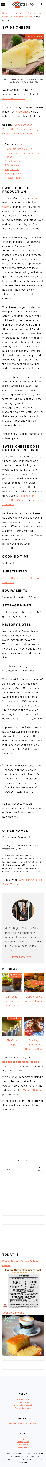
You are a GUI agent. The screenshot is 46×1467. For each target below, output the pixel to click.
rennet (35, 198)
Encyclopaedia (23, 1442)
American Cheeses (30, 879)
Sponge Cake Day (13, 1312)
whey (5, 206)
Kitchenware (23, 1445)
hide (21, 144)
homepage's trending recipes (20, 1061)
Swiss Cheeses (11, 884)
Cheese (21, 13)
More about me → (23, 956)
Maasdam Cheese (24, 133)
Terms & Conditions (23, 1408)
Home (5, 13)
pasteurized (23, 111)
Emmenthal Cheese (22, 16)
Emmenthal (9, 500)
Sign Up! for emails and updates (23, 1423)
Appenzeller (26, 495)
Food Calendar (23, 1448)
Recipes (23, 1439)
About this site (23, 1399)
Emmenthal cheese (13, 98)
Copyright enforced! (23, 1405)
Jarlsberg (22, 578)
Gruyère (22, 500)
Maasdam (8, 582)
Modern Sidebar (33, 1090)
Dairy (13, 13)
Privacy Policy (23, 1402)
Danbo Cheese (23, 124)
